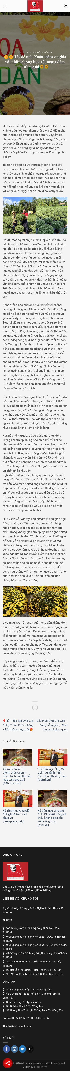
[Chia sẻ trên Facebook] (35, 707)
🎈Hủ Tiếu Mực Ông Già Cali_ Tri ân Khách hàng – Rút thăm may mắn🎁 (18, 725)
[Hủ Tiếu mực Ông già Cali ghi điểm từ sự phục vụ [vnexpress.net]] (17, 798)
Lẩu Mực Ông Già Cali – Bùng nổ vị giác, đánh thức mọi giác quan (52, 725)
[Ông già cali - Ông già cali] (35, 6)
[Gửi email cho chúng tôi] (30, 1049)
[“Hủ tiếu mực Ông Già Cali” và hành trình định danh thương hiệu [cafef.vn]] (52, 757)
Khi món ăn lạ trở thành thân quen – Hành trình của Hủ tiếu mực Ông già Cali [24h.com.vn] (17, 776)
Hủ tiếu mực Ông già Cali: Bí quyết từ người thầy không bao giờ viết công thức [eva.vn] (52, 818)
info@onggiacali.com (19, 1026)
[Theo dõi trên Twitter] (22, 1049)
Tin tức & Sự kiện (42, 52)
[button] (5, 6)
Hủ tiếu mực (25, 52)
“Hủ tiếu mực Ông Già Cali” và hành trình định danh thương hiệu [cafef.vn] (52, 774)
